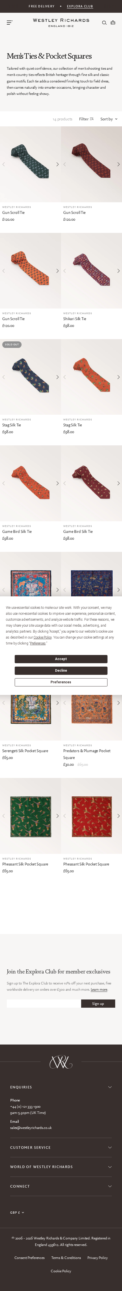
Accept (61, 659)
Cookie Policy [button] (42, 637)
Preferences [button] (38, 643)
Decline (61, 671)
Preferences (61, 682)
